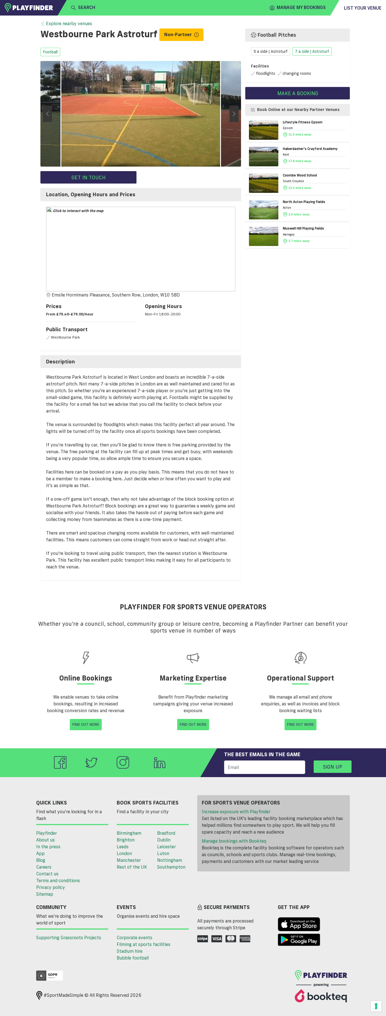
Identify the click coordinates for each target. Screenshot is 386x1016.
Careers (43, 867)
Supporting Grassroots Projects (68, 937)
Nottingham (169, 860)
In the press (48, 846)
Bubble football (133, 958)
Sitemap (44, 894)
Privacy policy (50, 887)
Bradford (166, 833)
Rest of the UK (132, 867)
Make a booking (297, 93)
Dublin (163, 840)
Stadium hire (129, 951)
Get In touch (88, 177)
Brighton (126, 840)
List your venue (362, 8)
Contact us (47, 874)
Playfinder (46, 833)
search (86, 7)
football (50, 51)
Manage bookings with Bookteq (234, 841)
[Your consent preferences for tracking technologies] (376, 1006)
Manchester (129, 860)
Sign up (332, 766)
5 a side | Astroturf (270, 51)
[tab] (140, 194)
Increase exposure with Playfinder (236, 811)
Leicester (166, 846)
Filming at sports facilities (143, 944)
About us (45, 840)
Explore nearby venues (69, 23)
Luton (163, 853)
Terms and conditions (58, 880)
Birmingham (129, 833)
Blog (40, 860)
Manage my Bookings (301, 7)
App (40, 853)
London (124, 853)
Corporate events (134, 937)
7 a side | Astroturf (312, 51)
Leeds (123, 846)
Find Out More (85, 724)
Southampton (171, 867)
